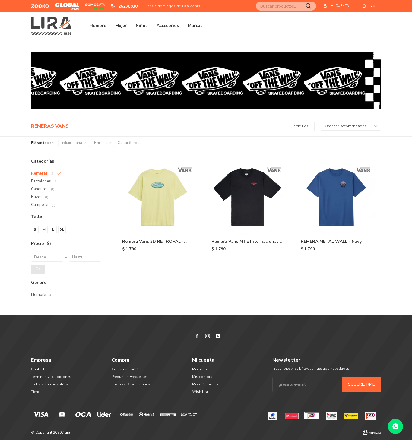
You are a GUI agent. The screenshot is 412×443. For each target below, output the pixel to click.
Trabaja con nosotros (49, 384)
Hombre (98, 25)
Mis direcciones (205, 384)
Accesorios (168, 25)
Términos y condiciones (51, 376)
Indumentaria (71, 143)
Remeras (100, 143)
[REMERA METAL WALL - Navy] (336, 197)
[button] (308, 6)
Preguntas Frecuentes (130, 376)
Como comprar (125, 369)
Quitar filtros (128, 142)
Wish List (200, 391)
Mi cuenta (200, 369)
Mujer (121, 25)
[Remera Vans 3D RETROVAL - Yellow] (157, 197)
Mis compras (203, 376)
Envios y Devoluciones (131, 384)
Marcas (195, 25)
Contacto (39, 369)
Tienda (37, 391)
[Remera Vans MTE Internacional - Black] (247, 197)
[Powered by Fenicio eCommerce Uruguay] (372, 432)
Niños (141, 25)
